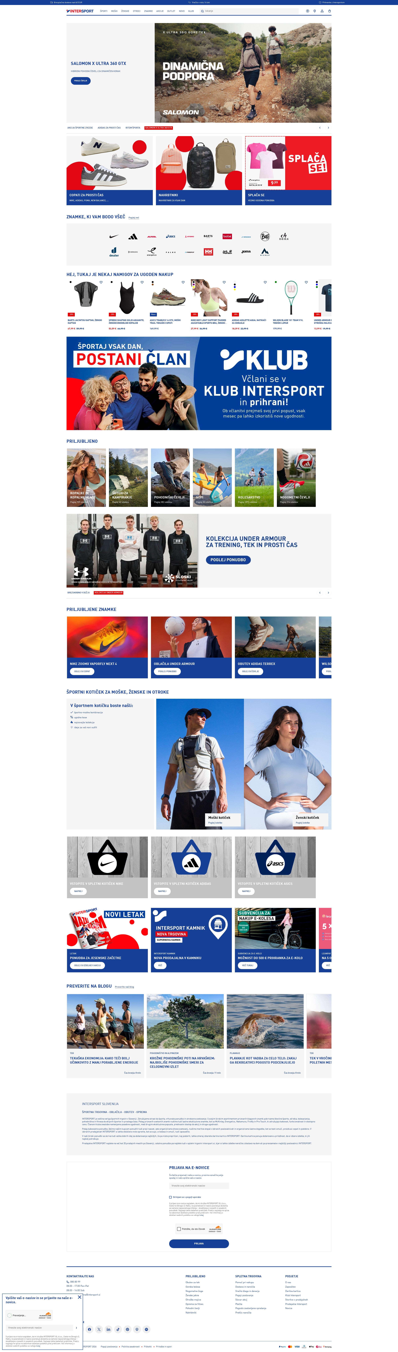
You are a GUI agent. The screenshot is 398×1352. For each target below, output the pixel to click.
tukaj (38, 1346)
